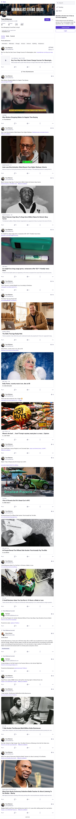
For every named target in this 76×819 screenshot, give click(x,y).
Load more (27, 817)
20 (2, 24)
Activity (3, 36)
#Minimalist (11, 43)
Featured (12, 36)
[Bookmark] (40, 67)
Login (65, 31)
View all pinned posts (28, 71)
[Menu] (52, 19)
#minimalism (4, 43)
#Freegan (18, 43)
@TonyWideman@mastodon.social (8, 21)
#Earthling (34, 43)
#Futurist (23, 43)
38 (9, 24)
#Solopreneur (41, 43)
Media (7, 36)
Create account (65, 27)
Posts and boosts (5, 40)
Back (4, 2)
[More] (53, 67)
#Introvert (29, 43)
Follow (47, 19)
